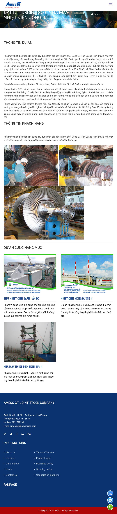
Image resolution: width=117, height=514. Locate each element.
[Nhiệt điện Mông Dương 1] (87, 273)
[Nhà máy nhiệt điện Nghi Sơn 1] (30, 341)
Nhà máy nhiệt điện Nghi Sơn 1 (23, 366)
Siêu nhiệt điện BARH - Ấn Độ (21, 298)
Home (97, 14)
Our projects (12, 463)
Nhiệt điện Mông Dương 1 (76, 298)
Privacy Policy (43, 458)
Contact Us (12, 475)
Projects (109, 14)
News (9, 469)
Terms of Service (45, 452)
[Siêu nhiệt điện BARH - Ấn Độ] (30, 273)
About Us (10, 452)
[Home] (13, 5)
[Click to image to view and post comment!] (31, 165)
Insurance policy (44, 463)
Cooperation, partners (47, 475)
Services (10, 458)
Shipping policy (44, 469)
